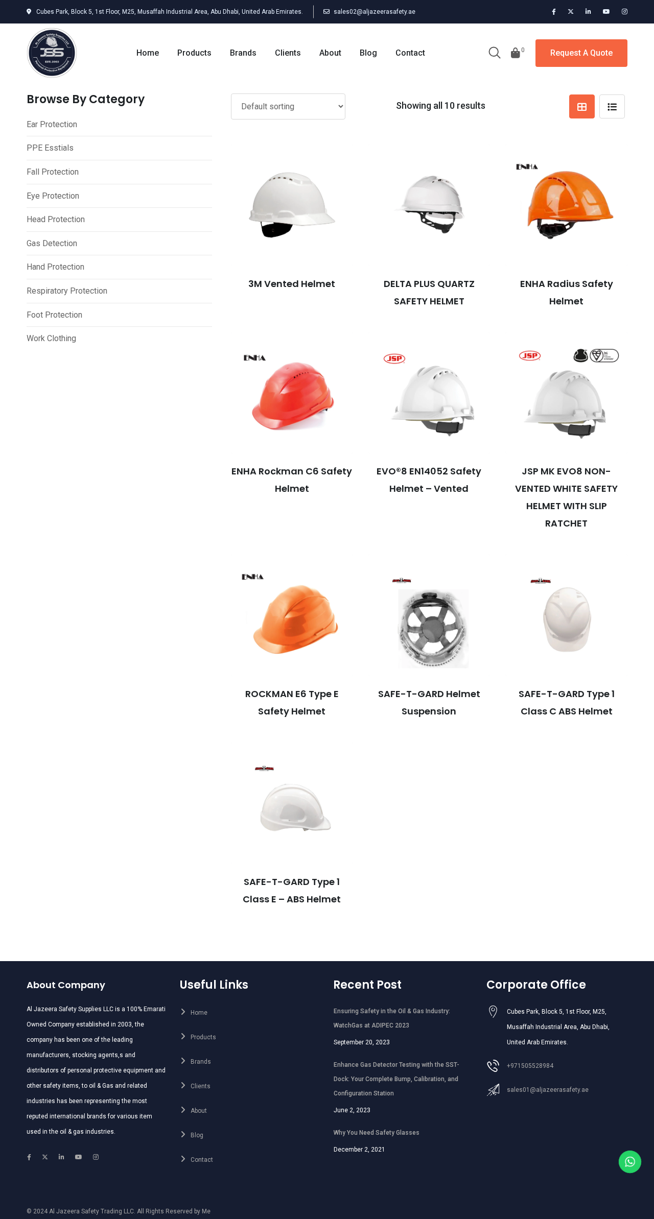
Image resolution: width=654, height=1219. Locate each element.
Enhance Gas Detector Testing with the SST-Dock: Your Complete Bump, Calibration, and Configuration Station (396, 1079)
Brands (243, 53)
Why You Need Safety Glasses (376, 1132)
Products (194, 53)
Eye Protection (53, 196)
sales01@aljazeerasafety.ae (548, 1089)
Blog (368, 53)
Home (147, 53)
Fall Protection (53, 172)
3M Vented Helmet (291, 283)
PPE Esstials (50, 148)
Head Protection (56, 219)
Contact (410, 53)
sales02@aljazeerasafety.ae (374, 11)
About (330, 53)
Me (206, 1211)
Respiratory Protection (67, 291)
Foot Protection (54, 315)
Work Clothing (51, 338)
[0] (515, 53)
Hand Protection (55, 267)
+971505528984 (530, 1065)
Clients (288, 53)
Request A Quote (581, 53)
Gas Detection (52, 243)
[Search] (494, 53)
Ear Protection (52, 124)
